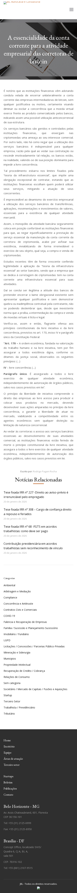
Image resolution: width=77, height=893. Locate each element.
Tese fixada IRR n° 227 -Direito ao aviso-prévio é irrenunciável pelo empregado (36, 494)
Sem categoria (12, 683)
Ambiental (9, 585)
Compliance (10, 597)
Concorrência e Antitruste (18, 603)
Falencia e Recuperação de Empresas (25, 622)
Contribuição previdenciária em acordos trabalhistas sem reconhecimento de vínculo (33, 546)
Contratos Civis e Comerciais (20, 609)
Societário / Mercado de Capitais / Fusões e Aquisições (35, 689)
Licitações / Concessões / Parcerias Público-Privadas (34, 646)
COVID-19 (9, 615)
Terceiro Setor (12, 701)
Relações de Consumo (17, 677)
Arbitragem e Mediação (17, 591)
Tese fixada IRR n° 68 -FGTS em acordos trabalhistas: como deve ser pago (30, 529)
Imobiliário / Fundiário (16, 634)
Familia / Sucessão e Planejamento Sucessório (31, 628)
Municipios (10, 658)
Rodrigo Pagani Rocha (45, 471)
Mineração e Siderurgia (17, 652)
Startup (8, 695)
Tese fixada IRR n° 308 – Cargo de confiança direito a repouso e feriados (37, 512)
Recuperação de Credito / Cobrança (24, 670)
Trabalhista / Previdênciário (19, 707)
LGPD (7, 640)
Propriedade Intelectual (17, 664)
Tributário (9, 713)
